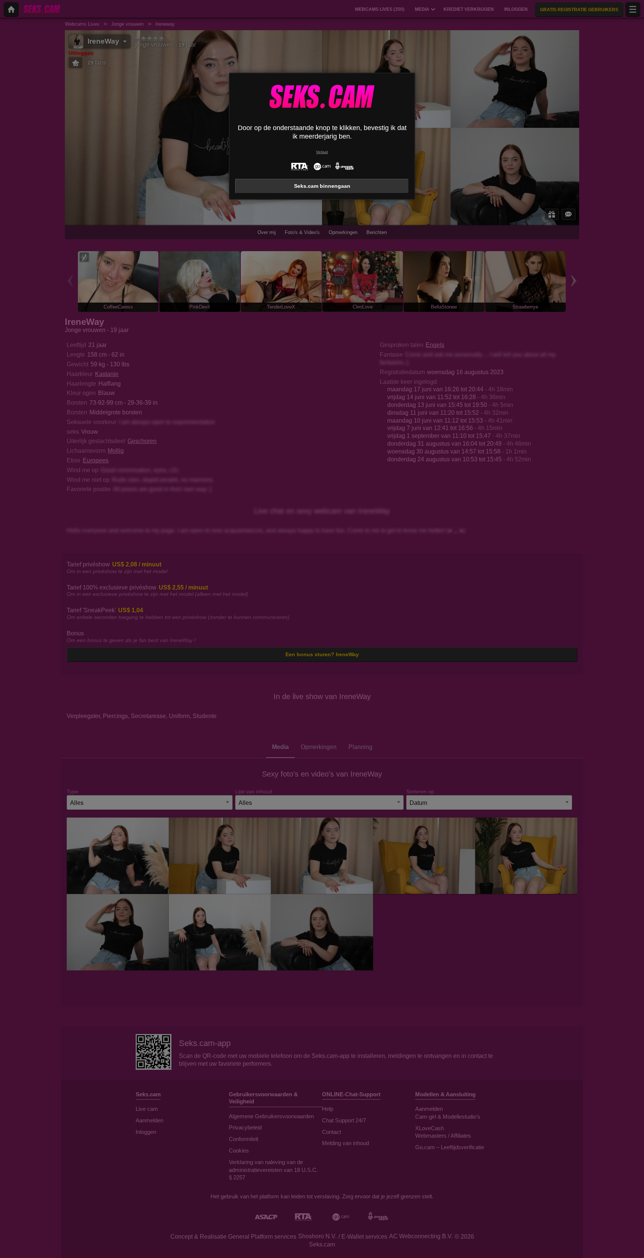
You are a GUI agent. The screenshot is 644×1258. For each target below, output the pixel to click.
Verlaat (322, 152)
